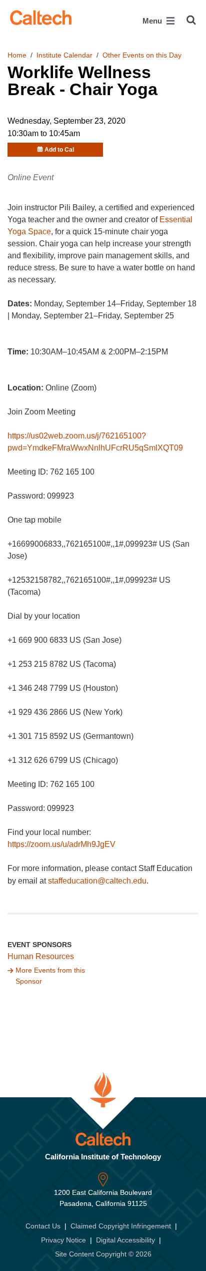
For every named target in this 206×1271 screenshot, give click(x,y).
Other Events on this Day (142, 55)
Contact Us (43, 1226)
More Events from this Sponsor (50, 975)
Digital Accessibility (125, 1240)
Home (17, 55)
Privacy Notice (63, 1240)
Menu (153, 21)
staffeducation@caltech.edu (97, 881)
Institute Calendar (64, 55)
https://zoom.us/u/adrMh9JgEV (62, 844)
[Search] (191, 20)
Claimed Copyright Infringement (120, 1226)
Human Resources (41, 956)
